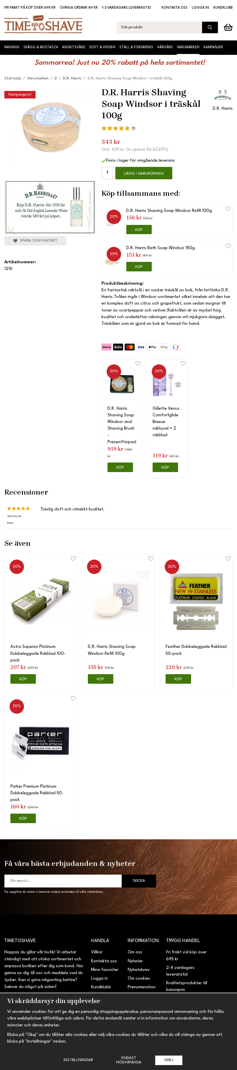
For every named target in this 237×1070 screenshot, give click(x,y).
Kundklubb (223, 8)
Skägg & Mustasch (40, 47)
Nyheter (135, 961)
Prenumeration (141, 987)
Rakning (11, 47)
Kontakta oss (175, 8)
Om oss (135, 952)
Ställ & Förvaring (136, 47)
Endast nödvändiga (128, 1060)
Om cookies (139, 978)
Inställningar (78, 1060)
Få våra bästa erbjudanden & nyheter (70, 863)
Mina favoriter (104, 970)
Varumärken (188, 47)
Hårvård (165, 47)
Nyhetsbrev (139, 970)
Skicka (139, 881)
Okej (168, 1060)
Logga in (200, 8)
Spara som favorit (37, 241)
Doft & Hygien (102, 47)
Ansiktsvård (73, 47)
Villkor (97, 952)
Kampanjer (213, 47)
